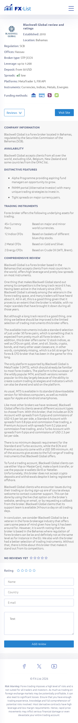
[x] (39, 666)
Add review (39, 644)
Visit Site (64, 112)
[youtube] (54, 666)
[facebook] (24, 666)
